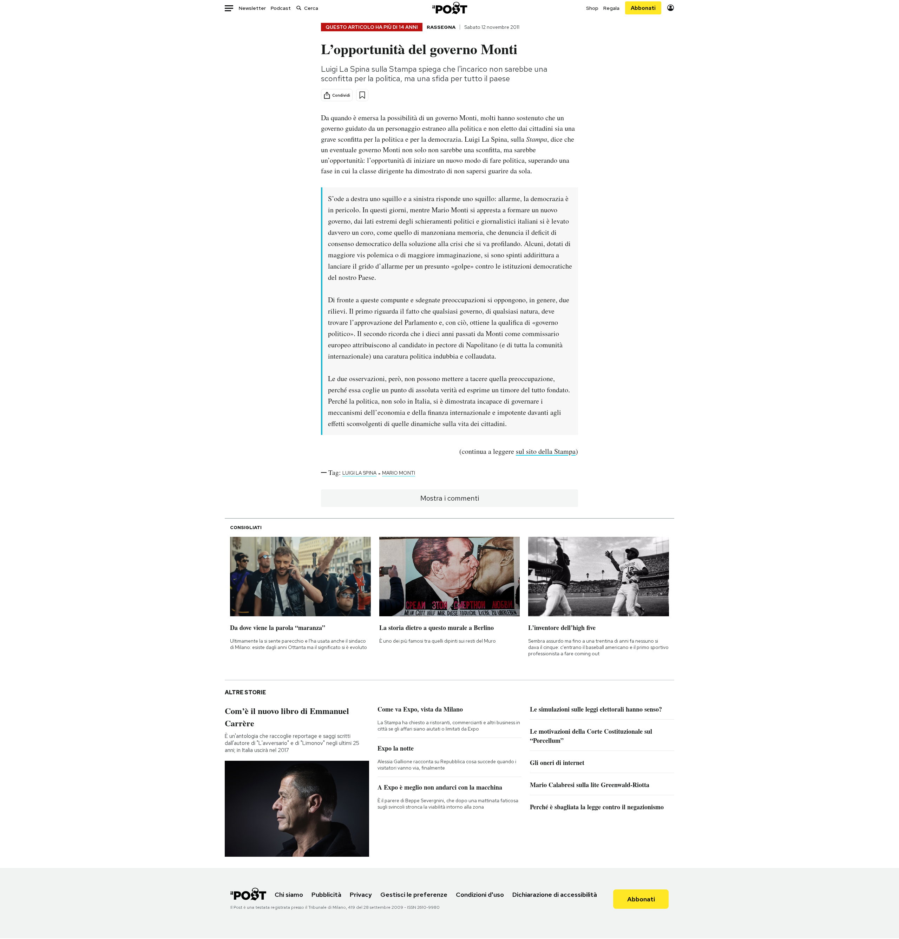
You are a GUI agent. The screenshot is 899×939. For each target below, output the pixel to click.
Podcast (281, 8)
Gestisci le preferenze (413, 894)
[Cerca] (298, 8)
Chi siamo (289, 894)
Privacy (361, 894)
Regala (611, 8)
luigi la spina (359, 473)
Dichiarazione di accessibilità (554, 894)
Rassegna (441, 27)
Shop (592, 8)
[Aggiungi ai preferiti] (362, 95)
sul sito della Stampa (546, 451)
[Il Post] (449, 8)
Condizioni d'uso (480, 894)
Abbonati (643, 8)
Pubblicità (326, 894)
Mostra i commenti (449, 498)
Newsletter (252, 8)
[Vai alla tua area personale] (670, 8)
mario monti (398, 473)
